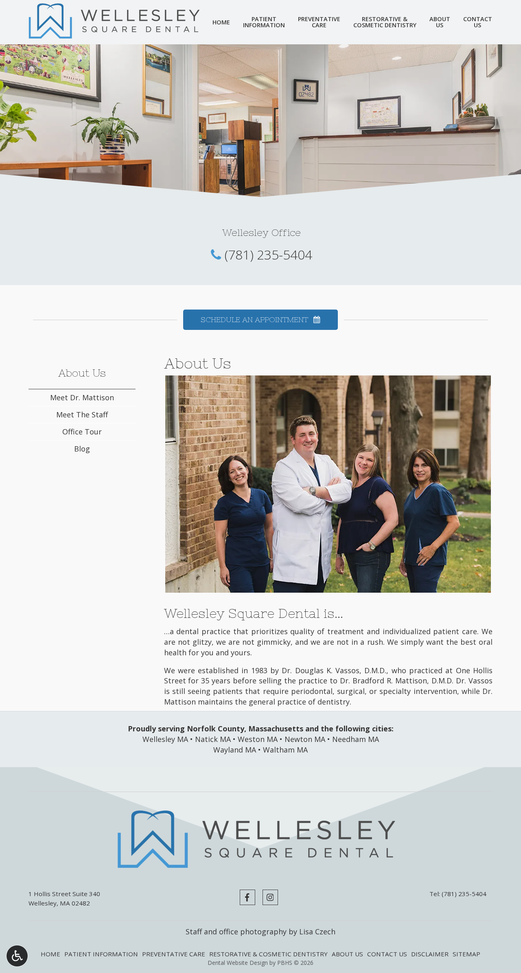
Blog (82, 449)
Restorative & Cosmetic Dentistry (268, 954)
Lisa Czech (317, 931)
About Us (82, 373)
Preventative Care (173, 954)
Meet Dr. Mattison (82, 397)
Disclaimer (430, 954)
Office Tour (82, 431)
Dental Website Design (238, 962)
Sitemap (466, 954)
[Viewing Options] (17, 956)
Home (221, 22)
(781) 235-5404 (268, 254)
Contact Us (387, 954)
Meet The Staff (82, 414)
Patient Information (101, 954)
